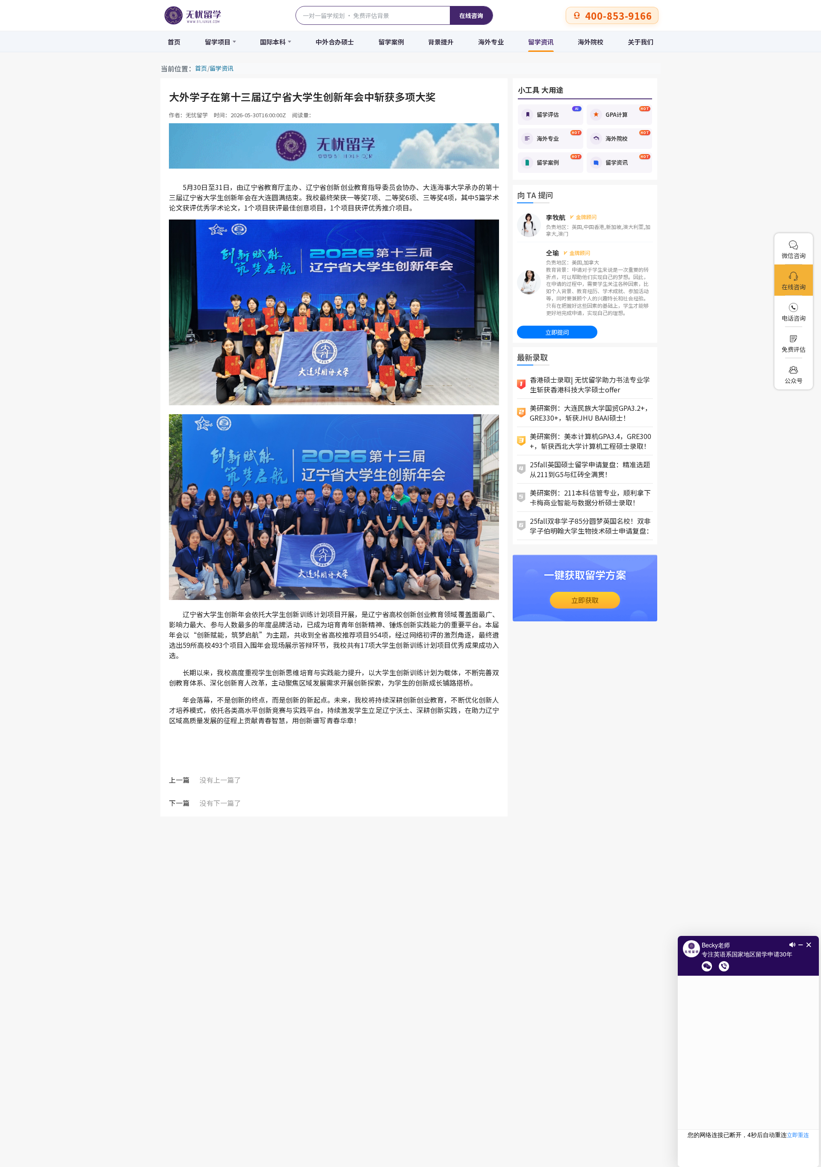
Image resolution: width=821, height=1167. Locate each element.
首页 (174, 41)
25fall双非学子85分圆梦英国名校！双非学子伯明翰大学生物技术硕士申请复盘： (591, 526)
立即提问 (557, 332)
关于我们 (640, 41)
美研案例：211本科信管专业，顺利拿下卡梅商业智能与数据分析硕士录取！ (590, 497)
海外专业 (491, 41)
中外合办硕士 (335, 41)
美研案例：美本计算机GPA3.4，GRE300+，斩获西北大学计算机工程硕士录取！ (590, 441)
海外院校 (590, 41)
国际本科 (273, 41)
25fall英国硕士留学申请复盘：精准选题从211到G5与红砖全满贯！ (590, 469)
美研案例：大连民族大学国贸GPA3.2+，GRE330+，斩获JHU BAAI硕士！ (591, 413)
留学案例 (391, 41)
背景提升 (441, 41)
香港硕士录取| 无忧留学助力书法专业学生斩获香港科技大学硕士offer (590, 384)
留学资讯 (541, 41)
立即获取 (585, 600)
